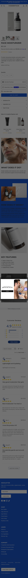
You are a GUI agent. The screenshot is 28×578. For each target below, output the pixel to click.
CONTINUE (7, 291)
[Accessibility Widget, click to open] (25, 289)
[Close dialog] (26, 280)
